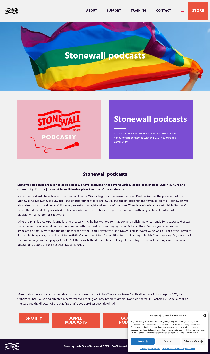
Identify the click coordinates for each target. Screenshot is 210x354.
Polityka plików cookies (150, 348)
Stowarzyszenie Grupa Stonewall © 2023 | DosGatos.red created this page (105, 346)
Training (138, 10)
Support (114, 10)
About (91, 10)
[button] (203, 315)
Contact (163, 10)
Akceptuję (142, 341)
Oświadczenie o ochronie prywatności (178, 348)
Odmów (168, 341)
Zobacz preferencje (193, 341)
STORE (198, 11)
